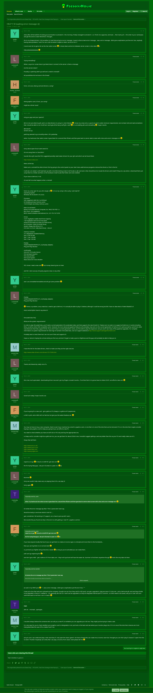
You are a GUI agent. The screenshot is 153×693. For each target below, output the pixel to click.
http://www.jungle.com (31, 451)
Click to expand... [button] (84, 580)
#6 (143, 145)
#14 (143, 407)
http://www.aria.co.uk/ (31, 445)
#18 (143, 491)
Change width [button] (18, 685)
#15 (143, 423)
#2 (143, 56)
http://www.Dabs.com (30, 449)
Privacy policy (121, 685)
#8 (143, 277)
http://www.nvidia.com (31, 160)
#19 (143, 526)
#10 (143, 344)
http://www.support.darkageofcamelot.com (102, 331)
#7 (143, 187)
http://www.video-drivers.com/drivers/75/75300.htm (40, 352)
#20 (143, 564)
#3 (143, 82)
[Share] (141, 31)
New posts (10, 14)
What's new (19, 11)
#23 (143, 633)
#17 (143, 473)
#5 (143, 113)
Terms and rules (113, 685)
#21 (143, 602)
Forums (9, 11)
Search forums (18, 14)
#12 (143, 376)
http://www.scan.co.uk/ (31, 447)
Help (128, 685)
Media (30, 11)
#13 (143, 391)
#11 (143, 360)
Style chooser (10, 685)
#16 (143, 457)
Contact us (104, 685)
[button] (24, 11)
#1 (143, 31)
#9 (143, 293)
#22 (143, 617)
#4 (143, 97)
